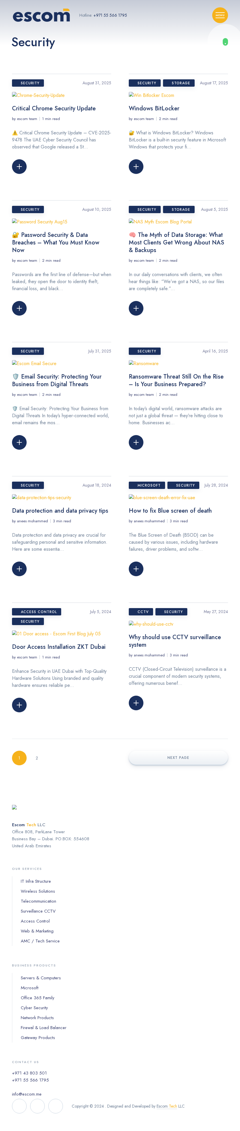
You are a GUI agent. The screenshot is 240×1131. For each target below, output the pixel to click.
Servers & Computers (41, 978)
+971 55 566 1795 (110, 15)
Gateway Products (38, 1037)
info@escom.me (27, 1094)
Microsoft (149, 485)
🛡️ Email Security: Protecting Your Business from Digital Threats (57, 380)
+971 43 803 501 (29, 1073)
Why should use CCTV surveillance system (175, 641)
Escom (167, 1106)
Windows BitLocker (154, 108)
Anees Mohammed (32, 521)
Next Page (178, 757)
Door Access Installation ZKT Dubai (59, 647)
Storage (181, 83)
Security (30, 83)
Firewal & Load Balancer (43, 1027)
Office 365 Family (37, 998)
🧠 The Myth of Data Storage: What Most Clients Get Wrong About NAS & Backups (176, 242)
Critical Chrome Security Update (54, 108)
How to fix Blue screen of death (170, 511)
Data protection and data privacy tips (60, 511)
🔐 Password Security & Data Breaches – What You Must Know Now (55, 242)
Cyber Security (34, 1008)
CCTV (143, 612)
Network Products (37, 1017)
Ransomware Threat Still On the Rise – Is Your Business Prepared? (176, 380)
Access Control (39, 612)
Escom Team (27, 119)
